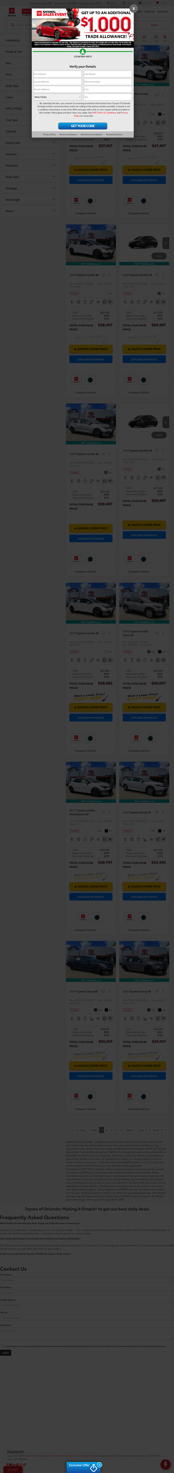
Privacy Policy (49, 134)
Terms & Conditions (68, 134)
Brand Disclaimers (114, 134)
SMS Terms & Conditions (104, 112)
